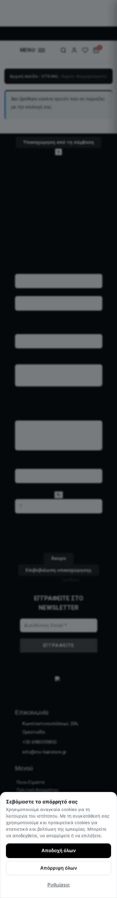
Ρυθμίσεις (58, 885)
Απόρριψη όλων (58, 868)
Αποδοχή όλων (58, 850)
